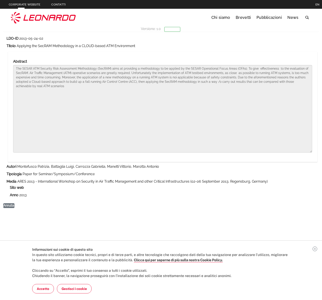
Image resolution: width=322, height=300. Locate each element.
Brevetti (243, 17)
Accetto (43, 289)
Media (11, 181)
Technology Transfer (43, 17)
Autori (11, 166)
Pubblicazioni (269, 17)
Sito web (17, 187)
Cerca (307, 17)
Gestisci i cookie (74, 289)
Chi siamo (220, 17)
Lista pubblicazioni (24, 49)
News (292, 17)
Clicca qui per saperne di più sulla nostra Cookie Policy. (178, 260)
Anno (14, 195)
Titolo (11, 46)
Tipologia (14, 174)
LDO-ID (12, 38)
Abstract (20, 61)
